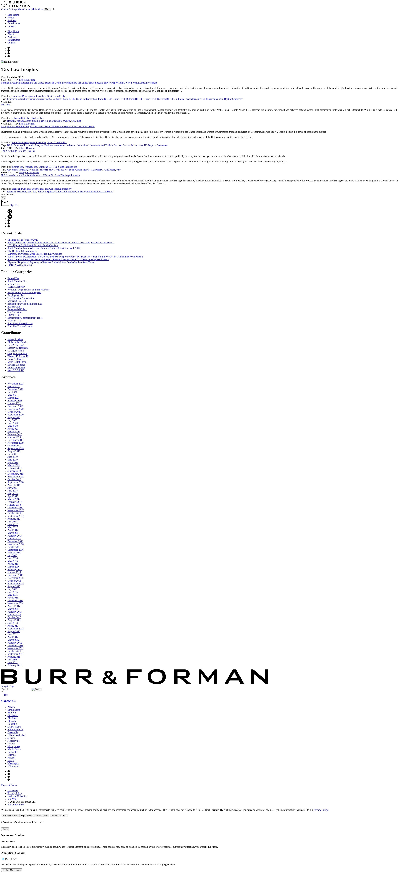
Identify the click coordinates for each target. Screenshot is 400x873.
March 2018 (14, 499)
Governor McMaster (17, 169)
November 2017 (16, 510)
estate (28, 121)
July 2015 (12, 589)
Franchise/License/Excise (20, 323)
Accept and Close (59, 815)
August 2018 (14, 485)
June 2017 (13, 524)
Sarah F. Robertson (17, 362)
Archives (12, 20)
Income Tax (17, 166)
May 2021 (13, 395)
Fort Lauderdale (15, 729)
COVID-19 (13, 315)
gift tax (44, 121)
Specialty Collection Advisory (61, 191)
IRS (29, 191)
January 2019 (14, 471)
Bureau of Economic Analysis (28, 145)
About (11, 17)
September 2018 (16, 482)
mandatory (191, 99)
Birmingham (14, 709)
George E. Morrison (29, 172)
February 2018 (15, 502)
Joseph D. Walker (16, 367)
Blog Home (13, 14)
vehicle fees (109, 169)
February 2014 (15, 611)
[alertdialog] (200, 846)
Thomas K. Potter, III (18, 356)
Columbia (12, 724)
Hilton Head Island (17, 735)
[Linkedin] (9, 56)
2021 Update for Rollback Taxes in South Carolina (33, 245)
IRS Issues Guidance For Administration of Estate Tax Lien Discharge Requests (40, 175)
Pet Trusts (6, 104)
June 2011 (13, 662)
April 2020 (13, 428)
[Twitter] (9, 53)
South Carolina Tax (57, 96)
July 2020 (12, 420)
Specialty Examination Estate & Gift (95, 191)
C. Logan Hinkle (16, 350)
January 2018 (14, 504)
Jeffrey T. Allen (15, 339)
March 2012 (14, 640)
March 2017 (14, 533)
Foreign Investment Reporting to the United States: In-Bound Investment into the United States (48, 126)
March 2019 (14, 465)
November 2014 (16, 603)
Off (14, 859)
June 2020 (13, 423)
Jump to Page (8, 686)
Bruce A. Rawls (15, 359)
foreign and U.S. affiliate (49, 99)
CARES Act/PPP (16, 286)
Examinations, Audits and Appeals (24, 292)
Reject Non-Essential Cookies (34, 815)
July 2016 (12, 555)
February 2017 (15, 535)
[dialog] (200, 813)
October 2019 (14, 445)
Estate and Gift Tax (21, 118)
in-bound (180, 99)
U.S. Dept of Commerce (231, 99)
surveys (201, 99)
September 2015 (16, 583)
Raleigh (11, 757)
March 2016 (14, 566)
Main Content (24, 9)
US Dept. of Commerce (156, 145)
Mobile (11, 743)
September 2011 (15, 654)
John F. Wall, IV (16, 370)
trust (79, 121)
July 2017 (12, 521)
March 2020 (14, 431)
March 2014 (14, 609)
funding (36, 121)
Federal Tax (38, 118)
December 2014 (15, 600)
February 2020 (15, 434)
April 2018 (13, 496)
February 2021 (15, 400)
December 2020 (15, 406)
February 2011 (15, 665)
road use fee (62, 169)
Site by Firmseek (16, 804)
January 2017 (14, 538)
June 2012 (13, 634)
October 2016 (14, 547)
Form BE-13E (167, 99)
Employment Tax (16, 295)
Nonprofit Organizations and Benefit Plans (29, 289)
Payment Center (9, 785)
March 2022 (14, 386)
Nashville (12, 752)
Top (5, 694)
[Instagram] (9, 48)
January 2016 (14, 572)
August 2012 (14, 631)
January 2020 (14, 437)
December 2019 (15, 440)
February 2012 (15, 642)
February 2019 (15, 468)
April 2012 (13, 637)
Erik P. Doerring (27, 80)
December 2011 (15, 645)
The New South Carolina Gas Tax (18, 151)
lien (34, 191)
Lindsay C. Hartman (18, 347)
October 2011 (14, 651)
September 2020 (16, 414)
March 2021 (14, 397)
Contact (11, 26)
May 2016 (13, 561)
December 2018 (15, 473)
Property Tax (31, 166)
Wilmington (13, 766)
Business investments (54, 145)
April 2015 (13, 597)
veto (118, 169)
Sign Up (13, 205)
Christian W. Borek (17, 342)
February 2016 (15, 569)
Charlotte (12, 718)
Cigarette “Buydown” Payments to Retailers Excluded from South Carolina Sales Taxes (51, 262)
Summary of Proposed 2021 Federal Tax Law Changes (35, 253)
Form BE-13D (152, 99)
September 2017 (16, 516)
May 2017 (13, 527)
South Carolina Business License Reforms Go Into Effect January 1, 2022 (44, 248)
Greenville (13, 732)
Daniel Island (14, 726)
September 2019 (16, 448)
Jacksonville (14, 740)
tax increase (96, 169)
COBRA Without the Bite (20, 265)
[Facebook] (9, 50)
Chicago (12, 721)
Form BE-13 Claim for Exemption (80, 99)
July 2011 (12, 659)
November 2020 (16, 409)
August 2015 (14, 586)
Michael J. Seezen (16, 364)
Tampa (11, 760)
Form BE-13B (121, 99)
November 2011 (15, 648)
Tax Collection (15, 312)
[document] (200, 846)
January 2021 (14, 403)
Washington (13, 763)
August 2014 (14, 606)
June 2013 (13, 623)
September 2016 (16, 549)
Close (5, 829)
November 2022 (16, 383)
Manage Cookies (10, 815)
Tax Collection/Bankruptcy (58, 188)
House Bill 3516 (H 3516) (41, 169)
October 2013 (14, 617)
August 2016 (14, 552)
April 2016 (13, 563)
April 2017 (13, 530)
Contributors (14, 23)
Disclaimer (13, 790)
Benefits (11, 121)
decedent (11, 191)
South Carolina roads (79, 169)
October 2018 (14, 479)
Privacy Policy (15, 793)
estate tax (21, 191)
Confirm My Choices (11, 870)
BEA (9, 145)
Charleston (13, 715)
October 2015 (14, 580)
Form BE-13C (136, 99)
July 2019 (12, 454)
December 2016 (15, 541)
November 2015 (16, 578)
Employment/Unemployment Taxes (25, 317)
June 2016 (13, 558)
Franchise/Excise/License (20, 326)
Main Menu (37, 9)
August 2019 (14, 451)
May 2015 (13, 594)
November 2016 (16, 544)
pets (73, 121)
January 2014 (14, 614)
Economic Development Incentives (29, 96)
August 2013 (14, 620)
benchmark (12, 99)
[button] (10, 212)
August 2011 (14, 656)
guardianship (55, 121)
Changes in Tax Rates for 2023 (23, 239)
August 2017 (14, 518)
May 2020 (13, 426)
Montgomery (14, 746)
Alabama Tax (14, 320)
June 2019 (13, 457)
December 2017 (15, 507)
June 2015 (13, 592)
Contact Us (8, 700)
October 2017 (14, 513)
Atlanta (11, 707)
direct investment (27, 99)
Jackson (11, 738)
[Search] (53, 9)
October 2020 (14, 411)
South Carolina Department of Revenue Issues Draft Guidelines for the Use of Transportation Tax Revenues (61, 242)
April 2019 (13, 462)
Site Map (12, 799)
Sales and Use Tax (48, 166)
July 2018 (12, 487)
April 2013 (13, 625)
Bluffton (12, 712)
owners (66, 121)
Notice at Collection (17, 796)
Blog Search (7, 194)
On (6, 859)
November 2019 (16, 442)
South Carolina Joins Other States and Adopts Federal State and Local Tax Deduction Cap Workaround (58, 259)
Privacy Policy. (321, 810)
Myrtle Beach (14, 749)
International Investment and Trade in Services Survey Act (105, 145)
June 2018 (13, 490)
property (42, 191)
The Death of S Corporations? (22, 251)
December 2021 (15, 389)
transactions (212, 99)
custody (20, 121)
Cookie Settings (9, 9)
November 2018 (16, 476)
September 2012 (16, 628)
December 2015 (15, 575)
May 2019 (13, 459)
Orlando (12, 754)
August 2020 (14, 417)
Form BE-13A (105, 99)
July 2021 (12, 392)
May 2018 (13, 493)
